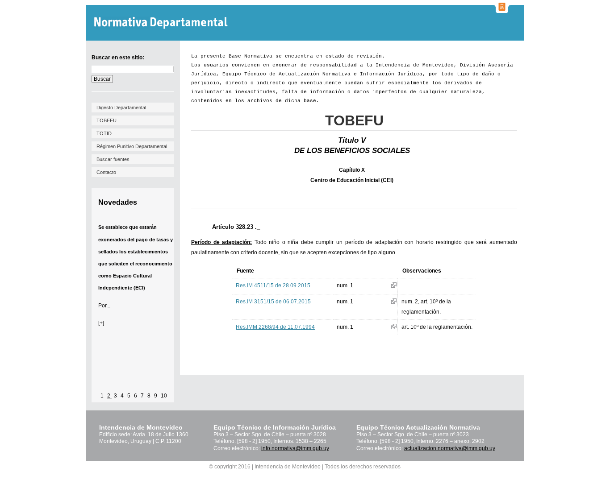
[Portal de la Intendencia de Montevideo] (502, 10)
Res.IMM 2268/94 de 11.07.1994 (275, 327)
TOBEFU (106, 120)
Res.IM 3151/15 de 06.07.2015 (273, 301)
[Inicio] (162, 23)
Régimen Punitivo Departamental (131, 146)
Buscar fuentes (113, 159)
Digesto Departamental (121, 107)
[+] (101, 323)
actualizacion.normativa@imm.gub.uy (449, 448)
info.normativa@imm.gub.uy (295, 448)
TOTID (104, 133)
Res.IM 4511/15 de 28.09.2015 (273, 285)
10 (164, 396)
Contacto (106, 172)
